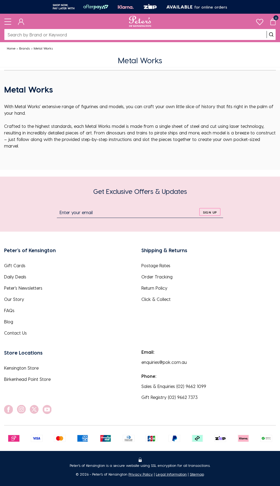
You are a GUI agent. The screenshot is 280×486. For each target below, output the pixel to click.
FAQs (9, 310)
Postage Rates (155, 265)
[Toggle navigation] (7, 21)
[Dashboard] (21, 21)
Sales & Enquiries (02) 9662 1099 (173, 386)
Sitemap (197, 474)
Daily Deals (15, 276)
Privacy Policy (141, 474)
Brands (24, 48)
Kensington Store (21, 367)
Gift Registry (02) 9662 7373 (169, 397)
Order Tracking (157, 276)
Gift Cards (14, 265)
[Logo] (140, 21)
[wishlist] (259, 20)
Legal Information (171, 474)
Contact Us (15, 332)
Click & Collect (156, 299)
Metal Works (43, 48)
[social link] (8, 409)
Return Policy (154, 288)
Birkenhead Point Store (27, 379)
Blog (8, 321)
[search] (271, 34)
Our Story (14, 299)
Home (11, 48)
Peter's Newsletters (23, 288)
